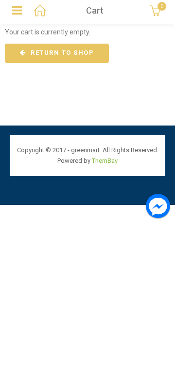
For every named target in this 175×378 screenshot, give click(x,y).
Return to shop (61, 52)
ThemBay (105, 160)
